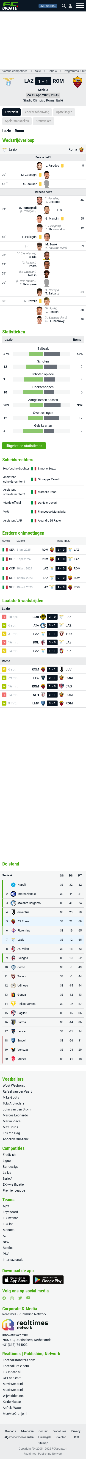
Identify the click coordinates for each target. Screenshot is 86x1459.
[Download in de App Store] (16, 1279)
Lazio (12, 149)
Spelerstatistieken (17, 121)
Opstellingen (64, 112)
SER (11, 549)
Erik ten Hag (11, 1133)
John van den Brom (17, 1109)
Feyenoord (10, 1212)
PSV (6, 1254)
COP (12, 568)
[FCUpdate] (10, 6)
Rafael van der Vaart (17, 1091)
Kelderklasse (12, 1402)
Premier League (14, 1190)
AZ (5, 1236)
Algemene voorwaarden (19, 1437)
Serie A (52, 71)
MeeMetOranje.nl (15, 1413)
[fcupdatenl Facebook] (4, 1298)
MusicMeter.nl (13, 1390)
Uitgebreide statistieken (24, 445)
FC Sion (8, 1224)
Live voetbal (48, 6)
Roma (73, 149)
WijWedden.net (13, 1396)
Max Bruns (10, 1127)
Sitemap (43, 1443)
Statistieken (43, 121)
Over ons (10, 1431)
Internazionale (13, 1259)
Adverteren (27, 1431)
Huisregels (44, 1437)
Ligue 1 (8, 1160)
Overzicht (11, 112)
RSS (76, 1437)
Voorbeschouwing (37, 112)
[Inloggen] (68, 6)
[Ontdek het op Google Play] (48, 1279)
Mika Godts (11, 1097)
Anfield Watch (12, 1408)
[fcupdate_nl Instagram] (12, 1298)
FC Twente (10, 1218)
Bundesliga (11, 1166)
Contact (43, 1431)
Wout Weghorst (14, 1085)
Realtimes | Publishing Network (43, 1453)
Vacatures (59, 1431)
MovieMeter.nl (13, 1384)
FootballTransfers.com (19, 1360)
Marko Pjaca (12, 1121)
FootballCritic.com (16, 1366)
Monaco (8, 1230)
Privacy (75, 1431)
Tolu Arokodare (13, 1103)
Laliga (7, 1172)
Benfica (8, 1248)
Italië (37, 71)
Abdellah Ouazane (16, 1139)
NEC (6, 1242)
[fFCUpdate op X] (20, 1298)
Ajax (6, 1206)
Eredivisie (9, 1155)
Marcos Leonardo (15, 1115)
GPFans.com (12, 1378)
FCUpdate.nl (11, 1372)
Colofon (61, 1437)
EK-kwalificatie (13, 1184)
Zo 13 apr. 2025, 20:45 (43, 95)
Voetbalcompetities (15, 71)
